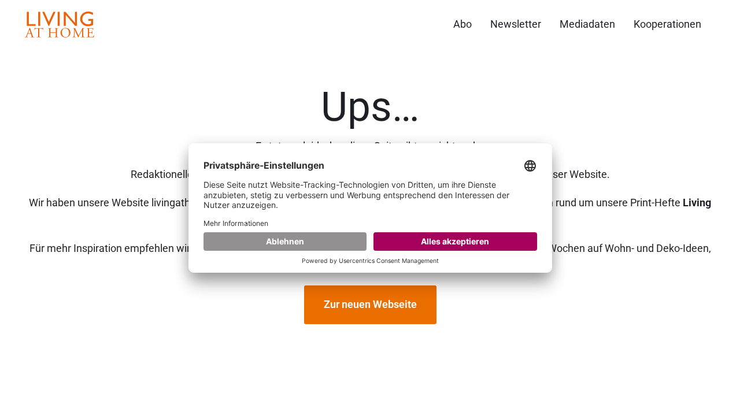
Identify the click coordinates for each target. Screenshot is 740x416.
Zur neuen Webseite (370, 304)
